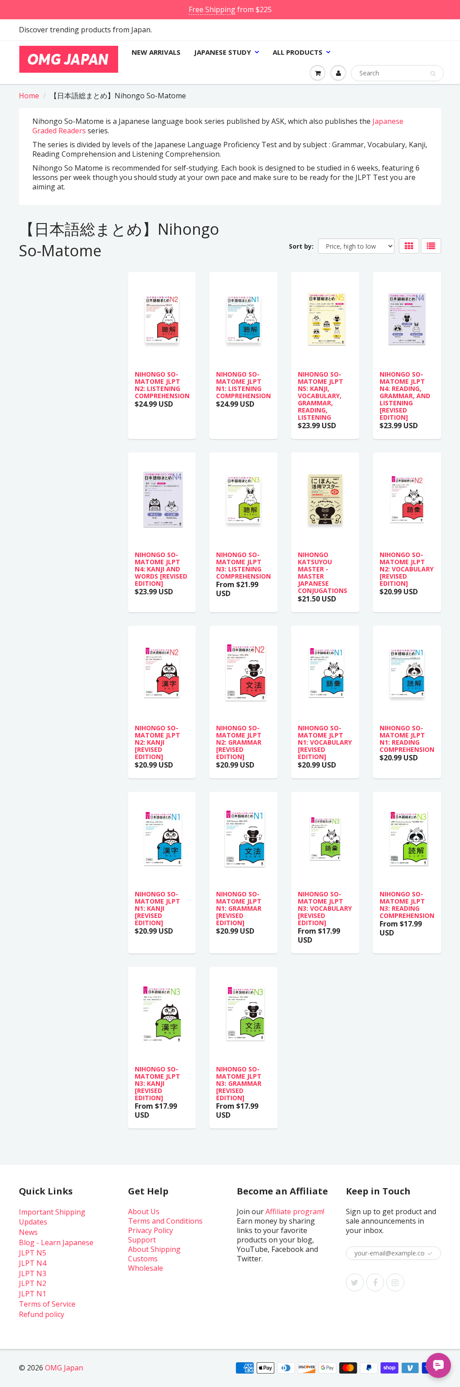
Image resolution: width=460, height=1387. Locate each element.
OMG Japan (64, 1368)
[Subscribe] (430, 1254)
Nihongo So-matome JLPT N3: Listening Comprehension (243, 565)
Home (29, 96)
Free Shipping (212, 9)
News (28, 1232)
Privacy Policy (150, 1230)
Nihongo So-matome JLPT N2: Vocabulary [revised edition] (406, 569)
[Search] (433, 73)
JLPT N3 (32, 1273)
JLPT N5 (32, 1253)
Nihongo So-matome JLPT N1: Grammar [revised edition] (238, 908)
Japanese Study (222, 52)
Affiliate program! (294, 1211)
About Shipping (154, 1249)
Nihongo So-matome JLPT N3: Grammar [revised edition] (238, 1083)
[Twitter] (355, 1282)
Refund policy (41, 1314)
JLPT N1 (32, 1294)
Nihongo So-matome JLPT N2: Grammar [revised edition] (238, 742)
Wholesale (145, 1268)
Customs (143, 1259)
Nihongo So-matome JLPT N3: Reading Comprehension (407, 905)
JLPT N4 (32, 1263)
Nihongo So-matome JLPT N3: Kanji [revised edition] (157, 1083)
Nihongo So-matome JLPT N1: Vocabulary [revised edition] (325, 742)
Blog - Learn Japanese (56, 1242)
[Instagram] (395, 1282)
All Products (298, 52)
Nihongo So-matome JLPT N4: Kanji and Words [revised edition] (161, 569)
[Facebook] (375, 1282)
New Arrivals (156, 52)
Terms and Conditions (165, 1221)
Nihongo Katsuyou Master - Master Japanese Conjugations (322, 572)
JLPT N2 (32, 1283)
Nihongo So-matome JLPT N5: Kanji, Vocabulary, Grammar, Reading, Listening (320, 395)
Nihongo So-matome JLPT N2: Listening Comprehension (162, 385)
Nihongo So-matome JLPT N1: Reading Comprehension (407, 739)
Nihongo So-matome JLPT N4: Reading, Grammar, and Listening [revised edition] (405, 395)
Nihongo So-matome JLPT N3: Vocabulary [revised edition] (325, 908)
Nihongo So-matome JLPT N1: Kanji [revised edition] (157, 908)
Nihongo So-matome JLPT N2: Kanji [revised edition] (157, 742)
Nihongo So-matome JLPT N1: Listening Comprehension (243, 385)
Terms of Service (47, 1304)
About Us (143, 1211)
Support (142, 1240)
